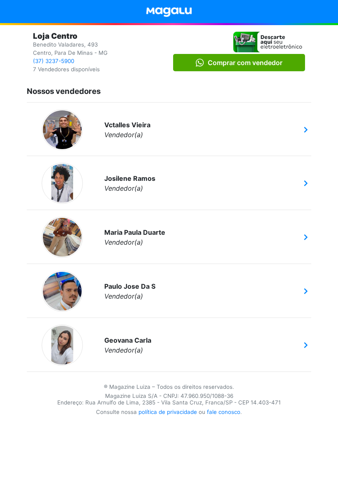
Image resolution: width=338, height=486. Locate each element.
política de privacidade (167, 412)
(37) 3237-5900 (53, 61)
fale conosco (223, 412)
